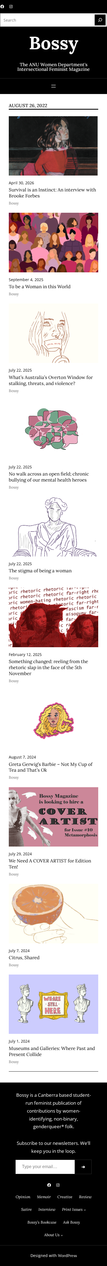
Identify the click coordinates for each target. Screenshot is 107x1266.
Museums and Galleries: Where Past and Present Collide (52, 1051)
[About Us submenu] (62, 1235)
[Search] (100, 19)
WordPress (67, 1255)
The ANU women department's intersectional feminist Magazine (53, 67)
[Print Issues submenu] (85, 1209)
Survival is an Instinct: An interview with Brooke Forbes (52, 193)
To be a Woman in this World (40, 287)
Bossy (14, 203)
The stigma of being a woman (40, 571)
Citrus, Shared (24, 958)
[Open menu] (53, 86)
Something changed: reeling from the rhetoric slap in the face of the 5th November (48, 667)
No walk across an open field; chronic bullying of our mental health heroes (49, 477)
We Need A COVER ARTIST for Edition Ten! (50, 864)
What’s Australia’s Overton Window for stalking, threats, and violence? (51, 380)
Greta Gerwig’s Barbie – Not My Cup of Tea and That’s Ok (50, 767)
